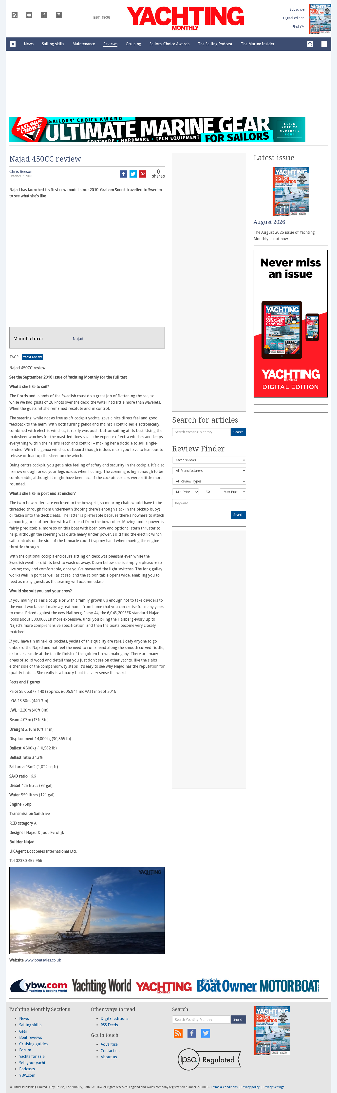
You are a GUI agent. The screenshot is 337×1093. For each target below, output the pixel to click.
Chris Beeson (20, 171)
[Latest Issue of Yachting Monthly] (320, 19)
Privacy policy (250, 1087)
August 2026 (269, 222)
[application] (87, 910)
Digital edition (293, 18)
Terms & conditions (224, 1087)
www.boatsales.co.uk (43, 960)
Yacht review (32, 357)
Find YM (298, 27)
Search (238, 432)
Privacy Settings (273, 1087)
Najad (78, 338)
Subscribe (297, 9)
